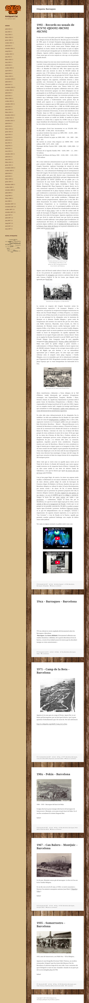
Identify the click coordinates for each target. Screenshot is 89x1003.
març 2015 (8, 109)
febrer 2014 (8, 129)
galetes (57, 999)
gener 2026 (8, 40)
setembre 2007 (9, 212)
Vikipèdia (74, 889)
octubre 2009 (8, 187)
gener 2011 (8, 165)
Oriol (51, 584)
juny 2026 (7, 32)
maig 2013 (8, 137)
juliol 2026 (8, 29)
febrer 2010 (8, 179)
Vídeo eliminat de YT (51, 341)
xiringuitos (51, 275)
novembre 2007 (9, 206)
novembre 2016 (9, 87)
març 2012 (8, 151)
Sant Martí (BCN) (59, 758)
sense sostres (60, 497)
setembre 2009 (9, 190)
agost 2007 (8, 215)
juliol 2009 (8, 193)
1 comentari (70, 986)
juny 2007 (7, 220)
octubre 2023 (8, 54)
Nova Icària (51, 211)
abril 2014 (8, 126)
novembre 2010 (9, 168)
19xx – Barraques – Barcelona (57, 601)
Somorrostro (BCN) (59, 986)
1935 (60, 984)
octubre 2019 (8, 68)
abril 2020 (8, 65)
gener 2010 (8, 181)
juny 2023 (7, 57)
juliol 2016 (8, 93)
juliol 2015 (8, 106)
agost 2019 (8, 70)
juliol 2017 (8, 84)
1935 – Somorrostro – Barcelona (51, 924)
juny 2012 (7, 143)
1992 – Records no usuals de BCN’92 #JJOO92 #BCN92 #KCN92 (55, 28)
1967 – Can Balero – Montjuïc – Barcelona (57, 846)
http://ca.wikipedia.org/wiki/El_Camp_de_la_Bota (52, 724)
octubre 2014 (8, 118)
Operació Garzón (72, 508)
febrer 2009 (8, 198)
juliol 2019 (8, 73)
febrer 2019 (8, 76)
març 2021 (8, 62)
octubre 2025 (8, 43)
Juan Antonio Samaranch (70, 42)
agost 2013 (8, 134)
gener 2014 (8, 131)
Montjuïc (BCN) (40, 907)
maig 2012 (8, 145)
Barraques (39, 586)
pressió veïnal (49, 228)
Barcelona (71, 584)
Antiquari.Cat (11, 16)
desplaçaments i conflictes (57, 420)
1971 (64, 757)
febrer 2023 (8, 59)
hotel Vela (49, 279)
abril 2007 (8, 226)
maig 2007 (8, 223)
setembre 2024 (9, 48)
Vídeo (57, 652)
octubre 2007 (8, 209)
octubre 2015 (8, 101)
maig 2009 (8, 195)
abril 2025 (8, 45)
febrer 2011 (8, 162)
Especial (61, 584)
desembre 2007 (9, 204)
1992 (67, 584)
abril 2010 (8, 176)
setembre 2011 (9, 154)
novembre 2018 (9, 79)
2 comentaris (45, 653)
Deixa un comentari (56, 586)
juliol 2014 (8, 123)
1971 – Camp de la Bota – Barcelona (53, 670)
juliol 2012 (8, 140)
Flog (59, 757)
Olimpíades (46, 586)
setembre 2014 (9, 120)
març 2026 (8, 34)
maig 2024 (8, 51)
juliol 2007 (8, 218)
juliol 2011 (8, 156)
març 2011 (8, 159)
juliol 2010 (8, 173)
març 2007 (8, 229)
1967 (61, 905)
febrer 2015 (8, 112)
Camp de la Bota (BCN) (42, 758)
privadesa (52, 999)
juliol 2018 (8, 82)
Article (57, 584)
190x (61, 827)
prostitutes (40, 499)
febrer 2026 (8, 37)
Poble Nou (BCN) (44, 829)
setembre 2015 (9, 104)
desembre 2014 (9, 115)
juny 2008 (7, 201)
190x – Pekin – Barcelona (53, 774)
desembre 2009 (9, 184)
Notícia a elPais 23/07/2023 (67, 341)
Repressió (51, 758)
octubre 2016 (8, 90)
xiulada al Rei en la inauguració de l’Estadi (51, 504)
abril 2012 (8, 148)
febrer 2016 (8, 98)
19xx (62, 652)
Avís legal (39, 999)
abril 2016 (8, 95)
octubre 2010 (8, 170)
